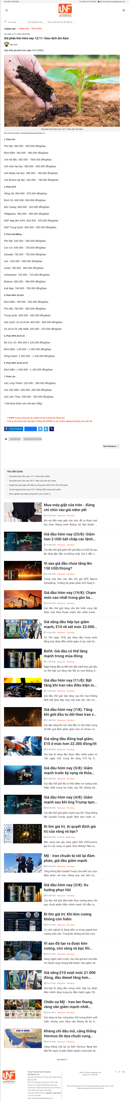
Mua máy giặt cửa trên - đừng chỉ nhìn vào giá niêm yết (69, 507)
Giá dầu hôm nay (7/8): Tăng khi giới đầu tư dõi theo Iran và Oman (70, 712)
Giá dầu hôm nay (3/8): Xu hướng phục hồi (66, 887)
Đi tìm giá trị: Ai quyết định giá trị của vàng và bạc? (70, 829)
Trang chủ (9, 29)
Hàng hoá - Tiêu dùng (30, 28)
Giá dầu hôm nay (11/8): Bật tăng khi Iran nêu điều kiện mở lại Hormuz (70, 683)
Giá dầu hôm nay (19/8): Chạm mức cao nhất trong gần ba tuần (70, 595)
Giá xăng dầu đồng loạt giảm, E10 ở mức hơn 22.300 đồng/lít (70, 741)
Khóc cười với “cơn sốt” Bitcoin (60, 22)
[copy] (51, 429)
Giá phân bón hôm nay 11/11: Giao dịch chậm (29, 476)
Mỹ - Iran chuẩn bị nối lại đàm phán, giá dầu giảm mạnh (69, 858)
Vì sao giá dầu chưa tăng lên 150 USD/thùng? (68, 565)
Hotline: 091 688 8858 (88, 2)
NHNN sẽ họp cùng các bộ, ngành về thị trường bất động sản (36, 418)
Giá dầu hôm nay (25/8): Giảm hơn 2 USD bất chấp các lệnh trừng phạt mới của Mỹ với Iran (70, 536)
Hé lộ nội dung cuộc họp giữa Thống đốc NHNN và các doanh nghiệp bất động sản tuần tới (50, 421)
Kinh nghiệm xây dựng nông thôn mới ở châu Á (29, 494)
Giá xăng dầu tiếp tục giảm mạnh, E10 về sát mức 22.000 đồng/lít (69, 624)
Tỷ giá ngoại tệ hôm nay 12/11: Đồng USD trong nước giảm (35, 489)
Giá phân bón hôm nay (33, 439)
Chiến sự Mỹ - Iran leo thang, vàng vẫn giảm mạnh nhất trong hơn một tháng (68, 1004)
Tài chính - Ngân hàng (66, 837)
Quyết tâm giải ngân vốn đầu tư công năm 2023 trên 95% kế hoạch (38, 485)
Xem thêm (61, 1060)
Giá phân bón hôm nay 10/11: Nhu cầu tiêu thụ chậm (32, 481)
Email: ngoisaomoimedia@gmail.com (112, 2)
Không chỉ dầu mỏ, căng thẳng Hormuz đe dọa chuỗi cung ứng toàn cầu (70, 1033)
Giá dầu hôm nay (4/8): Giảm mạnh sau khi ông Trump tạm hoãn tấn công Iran (69, 800)
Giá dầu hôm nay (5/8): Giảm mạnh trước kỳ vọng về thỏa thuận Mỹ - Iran (68, 770)
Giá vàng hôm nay (35, 22)
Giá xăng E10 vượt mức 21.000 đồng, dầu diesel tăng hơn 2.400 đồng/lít (70, 975)
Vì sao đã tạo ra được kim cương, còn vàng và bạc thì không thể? (67, 946)
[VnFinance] (65, 10)
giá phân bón (15, 439)
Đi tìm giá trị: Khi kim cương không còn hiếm (67, 916)
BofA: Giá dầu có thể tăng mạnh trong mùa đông (65, 653)
